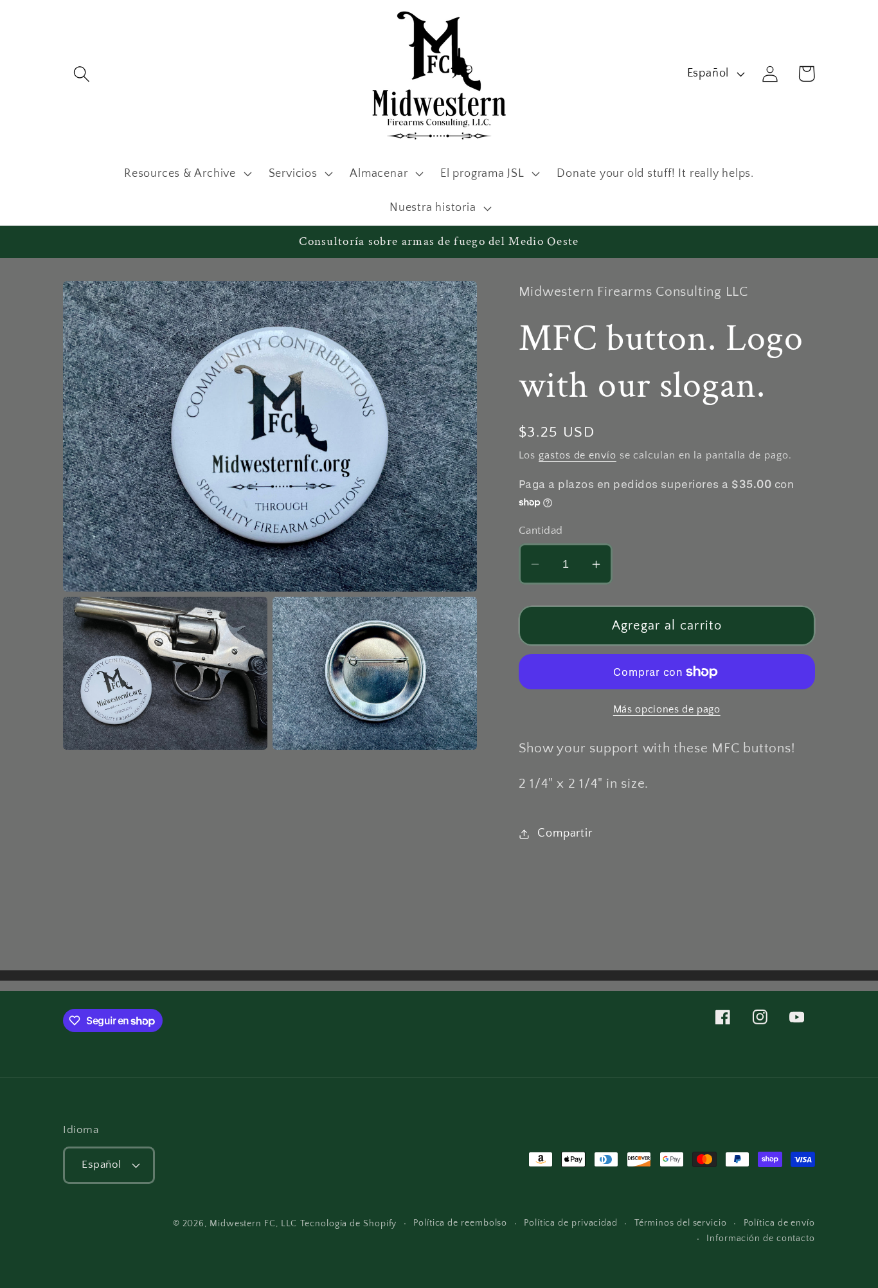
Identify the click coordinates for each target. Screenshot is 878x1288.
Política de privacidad (571, 1223)
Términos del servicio (680, 1223)
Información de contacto (760, 1238)
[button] (81, 73)
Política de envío (779, 1223)
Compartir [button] (564, 833)
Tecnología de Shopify (348, 1224)
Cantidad (541, 530)
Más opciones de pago (667, 710)
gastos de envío (577, 455)
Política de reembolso (460, 1223)
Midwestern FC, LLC (253, 1224)
